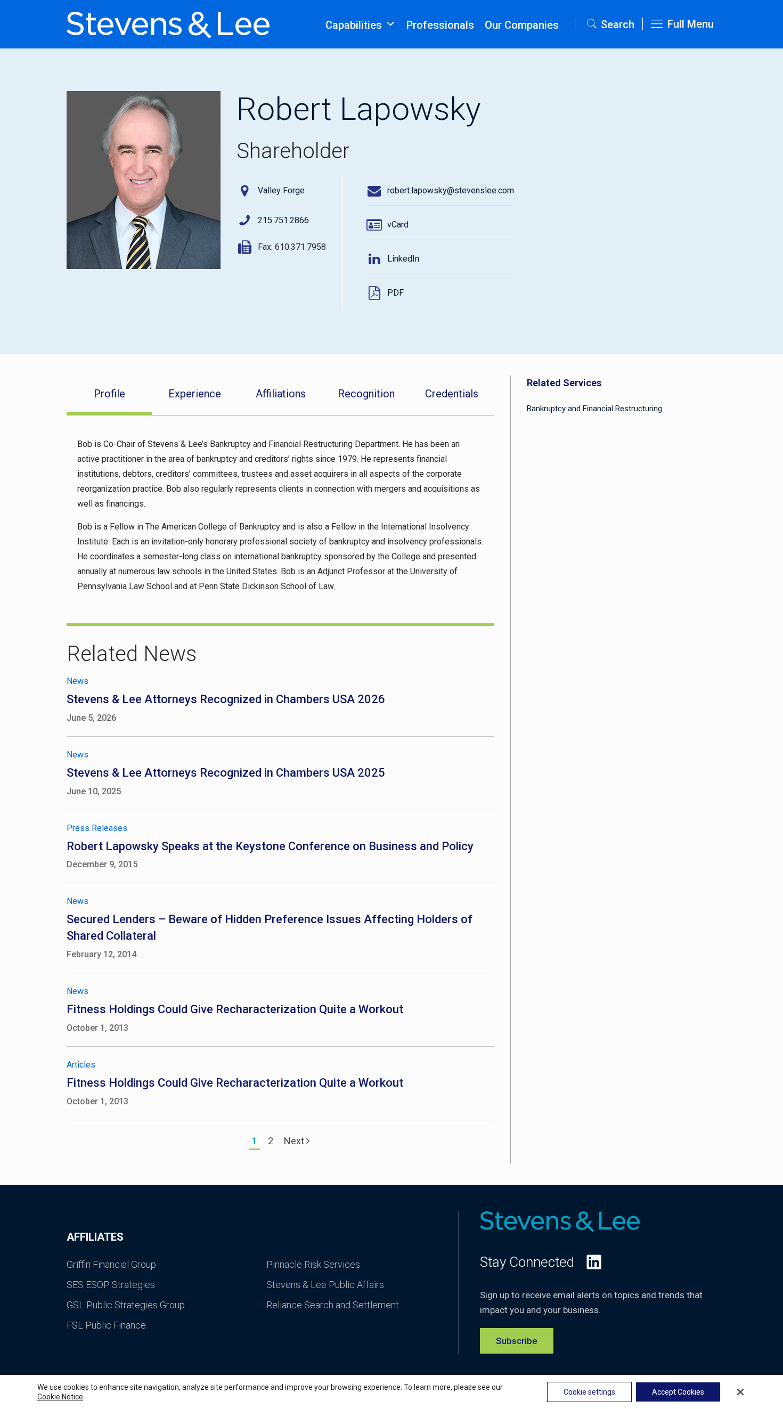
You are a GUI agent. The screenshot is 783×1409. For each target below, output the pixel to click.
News (77, 681)
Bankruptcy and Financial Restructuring (594, 408)
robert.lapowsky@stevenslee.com (450, 190)
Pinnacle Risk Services (313, 1264)
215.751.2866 (283, 220)
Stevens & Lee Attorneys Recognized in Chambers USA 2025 (226, 772)
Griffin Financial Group (111, 1264)
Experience (194, 393)
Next (295, 1140)
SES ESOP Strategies (111, 1284)
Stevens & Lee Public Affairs (325, 1284)
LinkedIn (403, 259)
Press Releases (97, 828)
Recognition (366, 393)
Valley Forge (281, 190)
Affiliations (281, 393)
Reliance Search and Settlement (332, 1304)
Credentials (451, 393)
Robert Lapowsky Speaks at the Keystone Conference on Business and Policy (270, 846)
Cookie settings (589, 1392)
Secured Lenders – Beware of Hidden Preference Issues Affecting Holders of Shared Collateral (269, 927)
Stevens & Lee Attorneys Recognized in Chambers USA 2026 (226, 699)
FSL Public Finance (106, 1325)
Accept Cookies (678, 1392)
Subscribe (516, 1340)
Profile (109, 393)
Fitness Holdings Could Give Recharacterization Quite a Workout (235, 1009)
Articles (81, 1065)
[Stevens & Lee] (168, 24)
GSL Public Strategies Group (126, 1304)
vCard (398, 224)
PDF (395, 293)
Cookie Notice (60, 1396)
